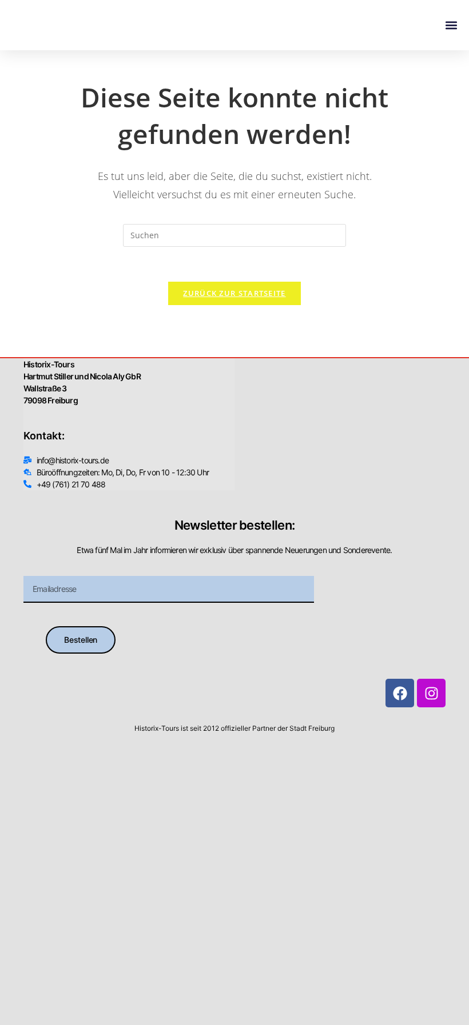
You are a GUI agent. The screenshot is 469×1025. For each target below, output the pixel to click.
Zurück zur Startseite (234, 293)
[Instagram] (431, 693)
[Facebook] (399, 693)
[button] (451, 25)
